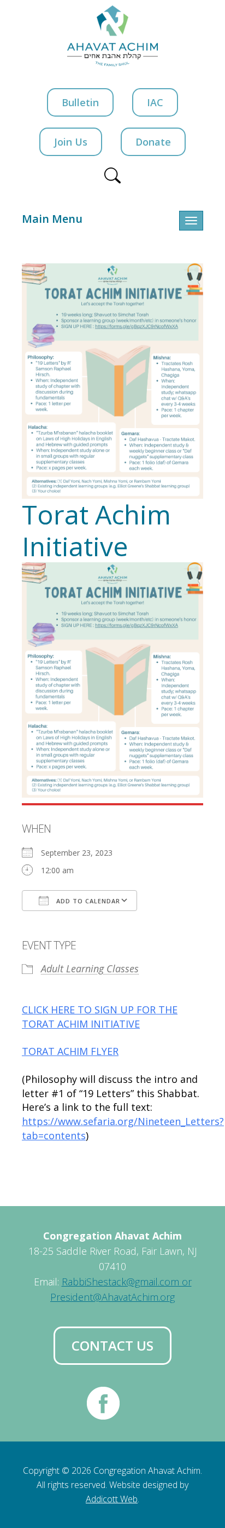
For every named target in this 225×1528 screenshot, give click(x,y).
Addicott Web (112, 1499)
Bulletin (80, 102)
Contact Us (112, 1345)
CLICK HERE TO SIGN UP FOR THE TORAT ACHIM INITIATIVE (99, 1016)
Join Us (70, 141)
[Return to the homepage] (112, 35)
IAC (155, 102)
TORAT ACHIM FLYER (70, 1051)
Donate (153, 141)
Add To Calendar (87, 901)
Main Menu (52, 218)
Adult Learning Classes (90, 968)
